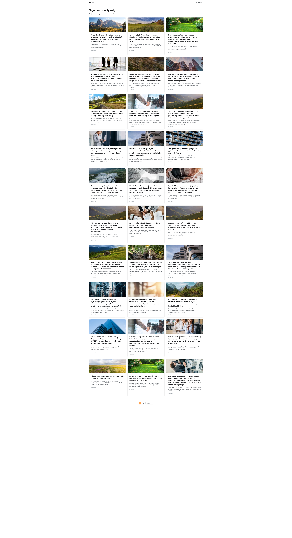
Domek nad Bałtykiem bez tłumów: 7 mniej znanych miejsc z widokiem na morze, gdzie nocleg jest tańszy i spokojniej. (107, 114)
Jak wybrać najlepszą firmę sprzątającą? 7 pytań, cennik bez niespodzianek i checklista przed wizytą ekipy (184, 151)
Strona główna (199, 2)
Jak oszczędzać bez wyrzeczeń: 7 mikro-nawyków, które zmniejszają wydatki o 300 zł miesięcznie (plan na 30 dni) (145, 378)
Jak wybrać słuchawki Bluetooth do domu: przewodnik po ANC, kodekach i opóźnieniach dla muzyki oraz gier (144, 225)
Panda (91, 2)
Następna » (149, 403)
